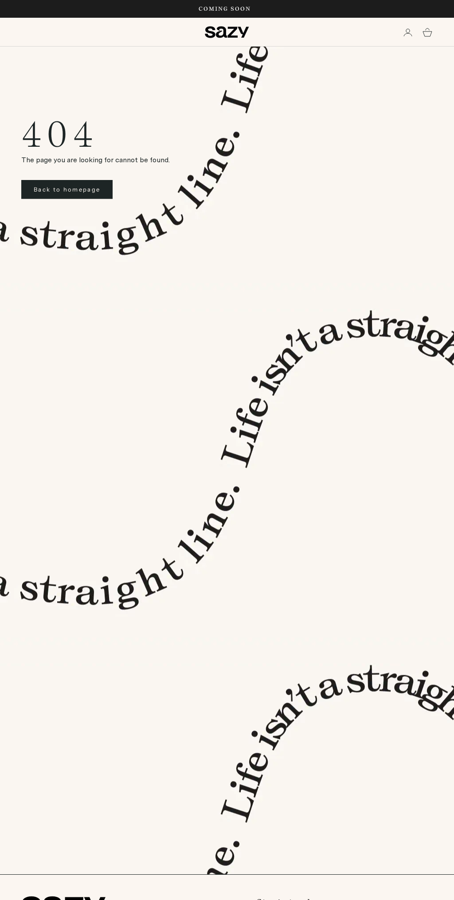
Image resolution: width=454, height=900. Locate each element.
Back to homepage (67, 189)
